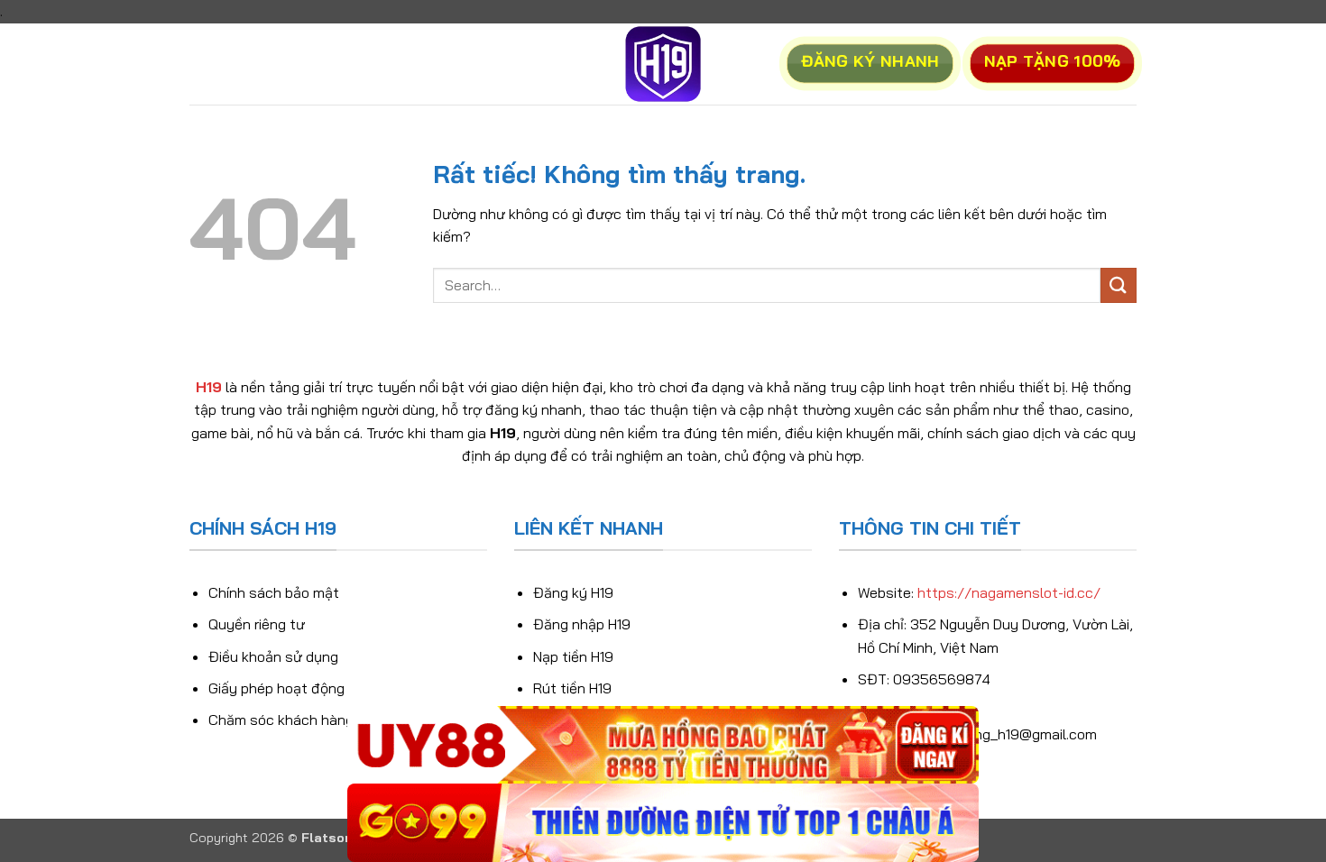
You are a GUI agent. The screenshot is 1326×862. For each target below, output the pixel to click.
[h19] (663, 64)
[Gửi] (1118, 285)
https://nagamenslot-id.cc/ (1008, 592)
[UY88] (663, 745)
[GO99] (663, 823)
